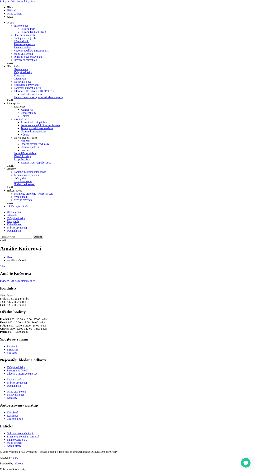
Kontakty (19, 75)
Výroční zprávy (22, 156)
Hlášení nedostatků (24, 184)
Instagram (12, 349)
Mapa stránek (14, 13)
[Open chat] (246, 463)
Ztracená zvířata (22, 47)
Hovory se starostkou (25, 59)
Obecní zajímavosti (24, 35)
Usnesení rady (28, 112)
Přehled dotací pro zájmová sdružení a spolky (38, 97)
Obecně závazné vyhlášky (35, 143)
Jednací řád (27, 109)
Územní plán (21, 69)
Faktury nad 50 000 (17, 370)
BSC (15, 457)
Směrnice (26, 150)
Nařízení (25, 140)
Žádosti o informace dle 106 (22, 373)
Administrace (14, 445)
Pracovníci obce (22, 81)
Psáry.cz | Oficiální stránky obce (17, 1)
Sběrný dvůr (20, 178)
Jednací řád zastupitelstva (34, 122)
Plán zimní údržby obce (27, 84)
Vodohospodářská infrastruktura (31, 50)
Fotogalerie (13, 221)
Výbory (25, 134)
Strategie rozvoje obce (26, 38)
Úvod (10, 257)
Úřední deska (14, 212)
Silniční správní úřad (18, 206)
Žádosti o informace (32, 94)
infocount (19, 463)
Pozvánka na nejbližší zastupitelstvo (40, 125)
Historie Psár (28, 28)
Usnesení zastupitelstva (33, 131)
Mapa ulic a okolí (23, 53)
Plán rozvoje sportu (24, 44)
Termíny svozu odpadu (26, 175)
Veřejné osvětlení (23, 199)
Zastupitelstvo (21, 119)
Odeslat (38, 237)
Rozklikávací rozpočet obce (36, 162)
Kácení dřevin (21, 41)
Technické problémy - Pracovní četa (33, 193)
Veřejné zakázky (23, 72)
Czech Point (20, 78)
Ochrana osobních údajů (20, 433)
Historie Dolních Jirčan (33, 31)
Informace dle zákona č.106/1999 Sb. (34, 91)
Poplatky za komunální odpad (30, 171)
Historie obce (21, 25)
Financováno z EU (17, 439)
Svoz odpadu (21, 196)
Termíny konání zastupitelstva (37, 128)
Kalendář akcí (14, 224)
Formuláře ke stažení (25, 153)
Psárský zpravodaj (17, 227)
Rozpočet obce (22, 159)
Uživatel (11, 10)
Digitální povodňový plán (28, 56)
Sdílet (3, 266)
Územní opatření (30, 147)
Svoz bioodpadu (23, 181)
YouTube (12, 352)
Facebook (12, 346)
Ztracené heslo (15, 418)
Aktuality (12, 215)
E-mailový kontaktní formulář (23, 436)
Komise (25, 115)
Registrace (12, 415)
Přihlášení (12, 412)
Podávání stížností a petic (27, 87)
